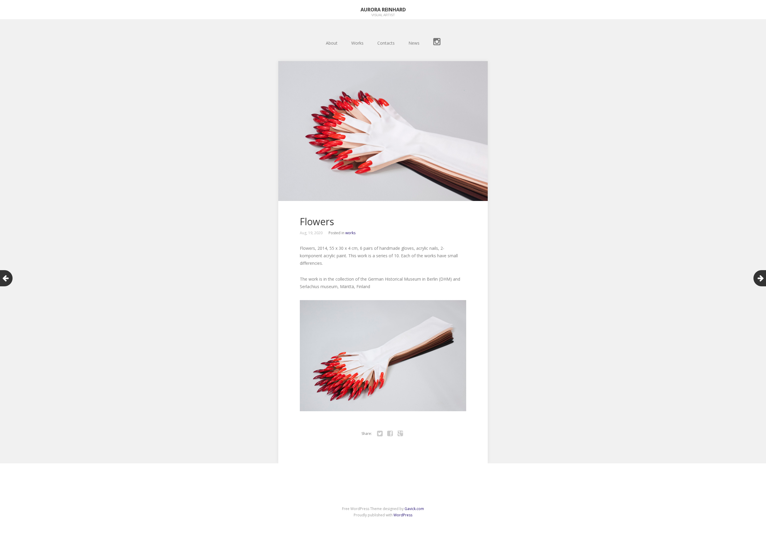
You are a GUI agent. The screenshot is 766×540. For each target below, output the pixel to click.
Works (357, 43)
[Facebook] (390, 433)
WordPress (402, 515)
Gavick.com (414, 508)
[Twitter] (379, 433)
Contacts (386, 43)
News (414, 43)
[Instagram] (437, 43)
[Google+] (400, 433)
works (350, 232)
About (332, 43)
